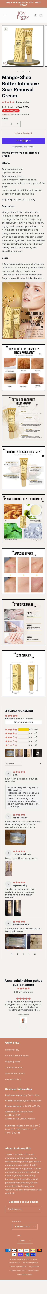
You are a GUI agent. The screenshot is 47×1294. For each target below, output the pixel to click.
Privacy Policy (12, 1050)
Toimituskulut (7, 114)
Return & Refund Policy (16, 1055)
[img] (19, 772)
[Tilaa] (39, 1209)
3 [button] (23, 954)
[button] (5, 15)
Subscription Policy (15, 1073)
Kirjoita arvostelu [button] (23, 722)
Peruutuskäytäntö (24, 1274)
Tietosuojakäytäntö (18, 1267)
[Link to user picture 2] (17, 908)
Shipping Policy (12, 1061)
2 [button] (17, 954)
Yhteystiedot (33, 1271)
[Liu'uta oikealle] (29, 71)
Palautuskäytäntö (30, 1262)
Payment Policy (13, 1079)
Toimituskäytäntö (18, 1271)
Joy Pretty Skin (23, 1259)
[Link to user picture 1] (15, 837)
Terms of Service (13, 1067)
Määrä (5, 118)
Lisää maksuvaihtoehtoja (24, 147)
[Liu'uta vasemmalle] (18, 71)
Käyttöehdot (34, 1267)
